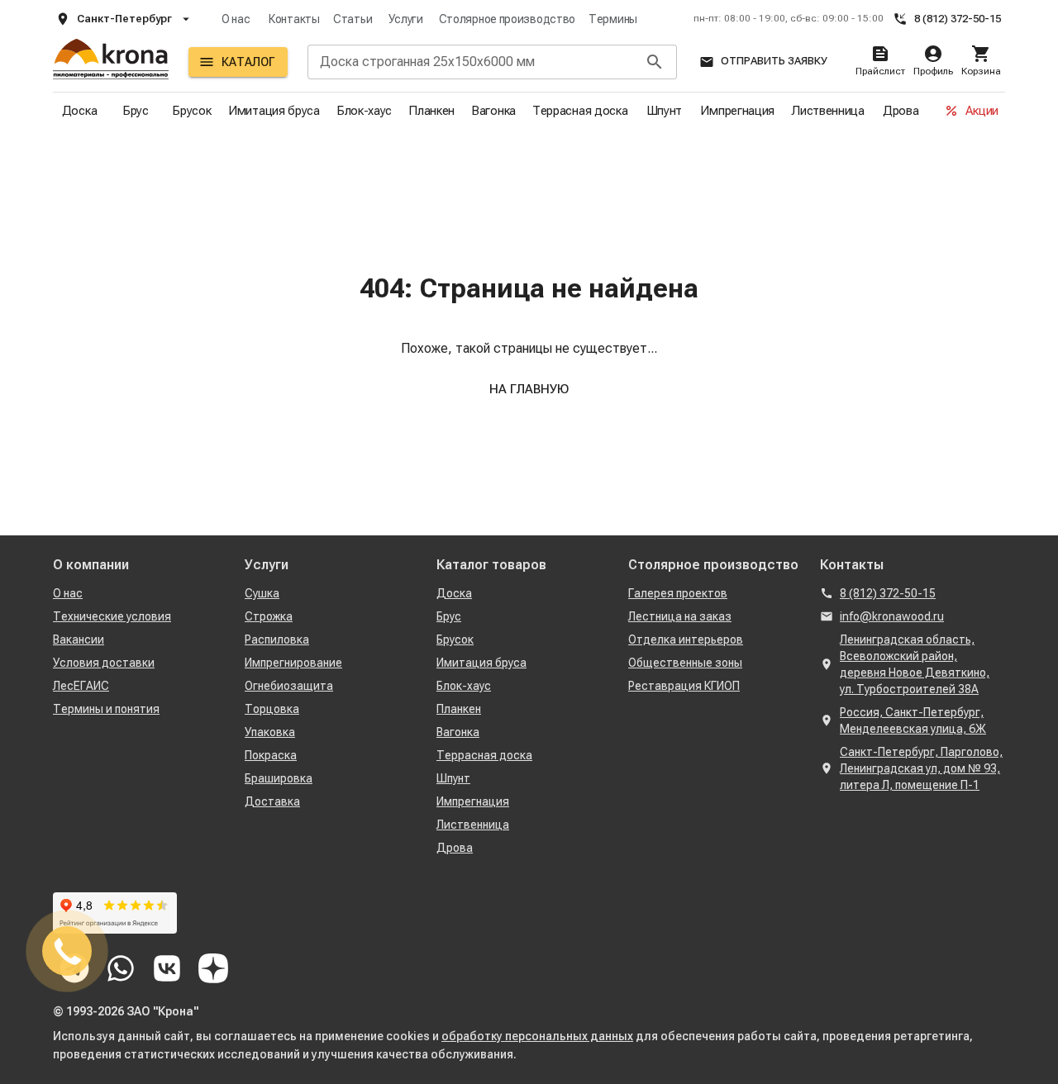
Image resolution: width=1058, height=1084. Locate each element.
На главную (529, 389)
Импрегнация (737, 110)
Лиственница (828, 110)
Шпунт (664, 110)
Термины (613, 19)
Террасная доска (580, 110)
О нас (236, 19)
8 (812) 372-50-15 (957, 18)
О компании (91, 565)
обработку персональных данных (537, 1036)
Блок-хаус (364, 110)
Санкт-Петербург (124, 18)
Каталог (248, 62)
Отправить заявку (774, 61)
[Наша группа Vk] (166, 968)
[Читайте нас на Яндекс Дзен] (213, 968)
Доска (80, 110)
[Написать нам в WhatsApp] (120, 968)
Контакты (294, 19)
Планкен (431, 110)
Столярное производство (507, 19)
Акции (981, 110)
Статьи (352, 19)
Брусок (191, 110)
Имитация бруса (274, 110)
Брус (135, 110)
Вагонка (493, 110)
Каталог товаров (491, 565)
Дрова (901, 110)
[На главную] (111, 62)
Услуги (405, 19)
